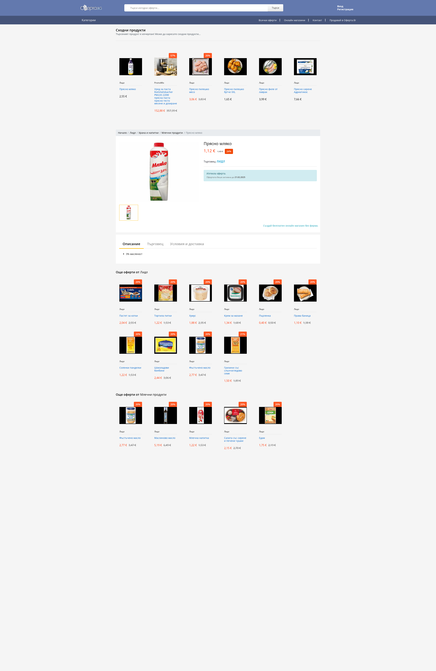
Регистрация (345, 9)
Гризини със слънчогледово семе (233, 370)
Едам (262, 438)
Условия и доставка (187, 244)
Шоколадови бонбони (161, 369)
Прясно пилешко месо (199, 91)
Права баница (302, 315)
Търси (275, 7)
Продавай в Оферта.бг (343, 20)
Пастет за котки (128, 315)
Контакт (317, 20)
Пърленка (265, 315)
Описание (131, 244)
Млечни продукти (172, 132)
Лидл (121, 83)
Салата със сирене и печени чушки (235, 439)
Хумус (192, 315)
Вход (340, 6)
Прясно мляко (127, 89)
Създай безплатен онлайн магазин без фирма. (290, 225)
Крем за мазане (233, 315)
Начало (122, 132)
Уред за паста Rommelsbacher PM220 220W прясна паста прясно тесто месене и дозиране (165, 96)
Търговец (155, 244)
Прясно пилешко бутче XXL (234, 91)
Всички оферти (268, 20)
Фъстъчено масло (199, 367)
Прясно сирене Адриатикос (303, 91)
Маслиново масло (164, 438)
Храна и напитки (149, 132)
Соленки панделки (130, 367)
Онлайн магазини (294, 20)
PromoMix (159, 83)
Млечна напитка (199, 438)
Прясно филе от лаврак (268, 91)
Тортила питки (163, 315)
